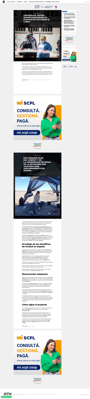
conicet (29, 326)
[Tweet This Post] (41, 25)
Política (26, 1)
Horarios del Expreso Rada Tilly (37, 1)
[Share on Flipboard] (43, 25)
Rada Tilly (12, 1)
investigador (33, 326)
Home (8, 1)
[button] (6, 397)
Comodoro (19, 1)
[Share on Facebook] (39, 25)
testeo (23, 80)
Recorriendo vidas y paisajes (52, 1)
